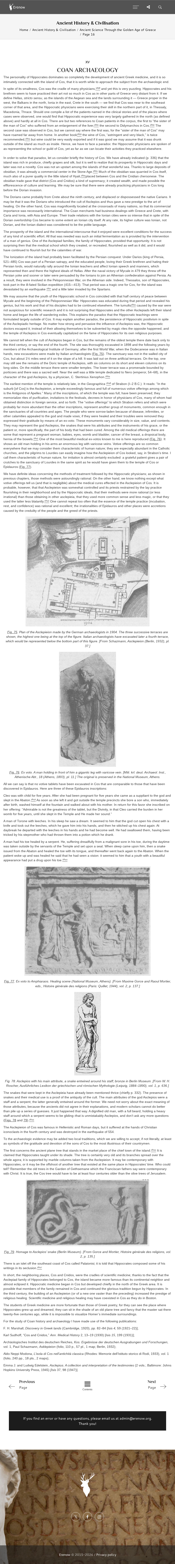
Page (27, 1384)
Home (23, 30)
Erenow (64, 1554)
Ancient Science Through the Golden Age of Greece (118, 30)
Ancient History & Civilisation (54, 30)
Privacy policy (106, 1554)
